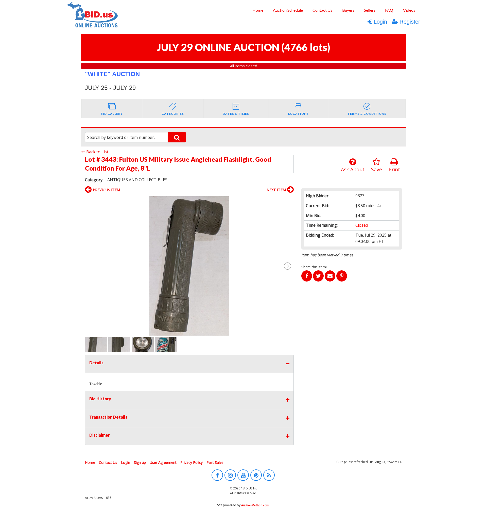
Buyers (348, 10)
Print (394, 169)
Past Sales (214, 462)
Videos (409, 10)
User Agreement (163, 462)
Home (257, 10)
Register (409, 22)
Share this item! (314, 267)
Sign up (140, 462)
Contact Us (322, 10)
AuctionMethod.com (255, 505)
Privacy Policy (191, 462)
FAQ (389, 10)
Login (380, 22)
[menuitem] (257, 10)
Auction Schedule (288, 10)
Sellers (369, 10)
